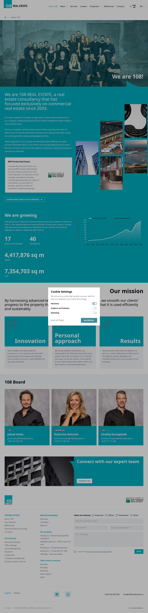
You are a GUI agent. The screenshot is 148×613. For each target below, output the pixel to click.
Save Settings (57, 320)
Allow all (89, 320)
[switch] (94, 303)
